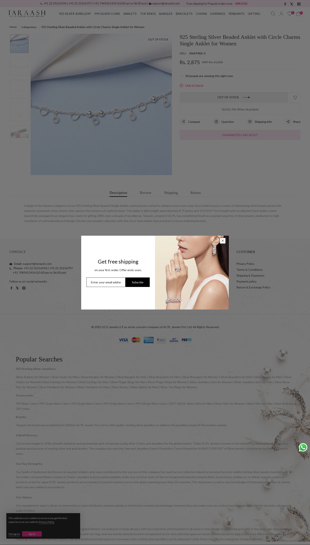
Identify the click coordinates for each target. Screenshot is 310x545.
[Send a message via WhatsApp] (303, 447)
